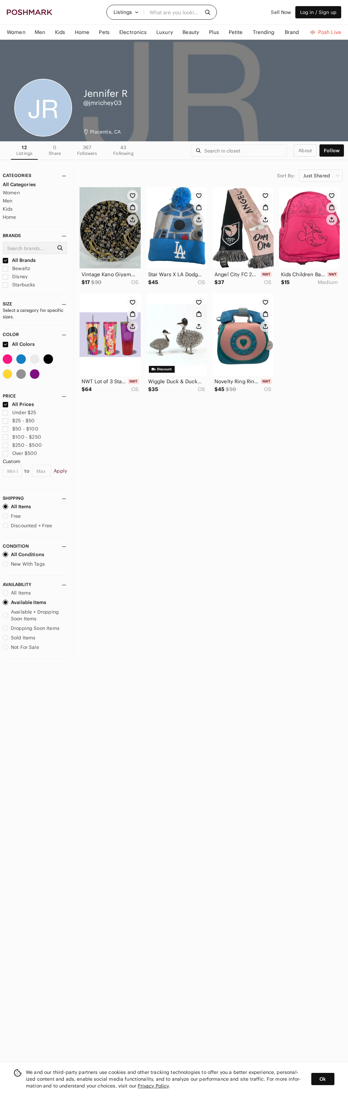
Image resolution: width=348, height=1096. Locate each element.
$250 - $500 (27, 445)
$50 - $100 (25, 429)
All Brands (23, 260)
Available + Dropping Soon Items (35, 615)
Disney (19, 276)
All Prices (23, 404)
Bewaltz (20, 268)
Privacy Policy (153, 1086)
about (305, 150)
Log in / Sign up (318, 12)
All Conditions (27, 554)
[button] (126, 12)
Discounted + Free (31, 526)
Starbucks (23, 285)
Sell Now (281, 12)
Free (16, 516)
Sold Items (23, 638)
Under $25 (24, 412)
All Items (21, 506)
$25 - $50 (23, 421)
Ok (322, 1079)
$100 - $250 (26, 437)
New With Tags (28, 564)
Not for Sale (25, 647)
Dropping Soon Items (35, 628)
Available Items (28, 602)
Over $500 (24, 453)
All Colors (23, 344)
